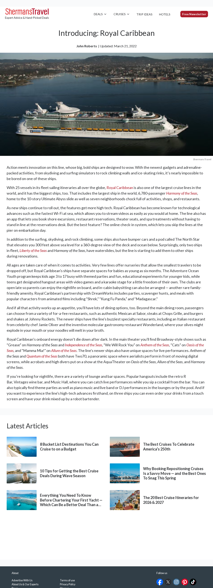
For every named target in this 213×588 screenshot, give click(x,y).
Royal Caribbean (119, 187)
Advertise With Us (22, 580)
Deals (98, 14)
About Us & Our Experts (25, 584)
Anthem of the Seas (154, 345)
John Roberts (86, 46)
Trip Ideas (144, 14)
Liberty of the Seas (33, 250)
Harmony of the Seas (181, 193)
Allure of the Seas (64, 350)
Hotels (164, 14)
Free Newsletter (194, 14)
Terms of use (67, 580)
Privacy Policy (67, 584)
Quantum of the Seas (41, 356)
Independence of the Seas (83, 345)
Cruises (120, 14)
